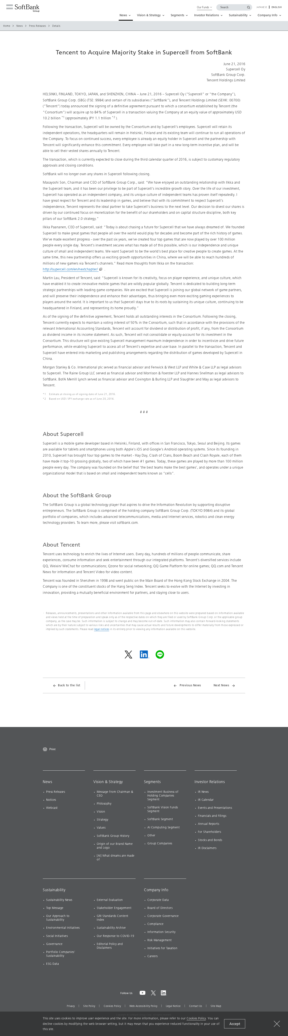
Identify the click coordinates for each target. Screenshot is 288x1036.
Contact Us (195, 1006)
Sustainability (54, 890)
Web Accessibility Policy (143, 1006)
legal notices (101, 629)
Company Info (156, 890)
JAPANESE (261, 7)
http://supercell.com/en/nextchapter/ (71, 269)
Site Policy (89, 1006)
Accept (234, 1024)
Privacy (71, 1006)
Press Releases (37, 26)
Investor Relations (210, 782)
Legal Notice (173, 1006)
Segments (152, 782)
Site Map (216, 1006)
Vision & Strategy (108, 782)
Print (52, 749)
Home (6, 26)
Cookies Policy (112, 1006)
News (19, 26)
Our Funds (203, 7)
